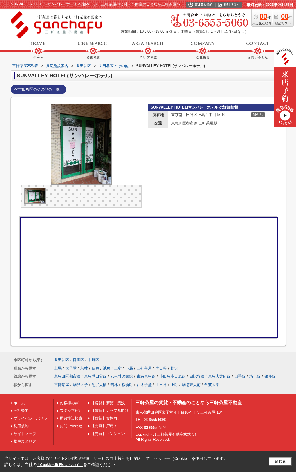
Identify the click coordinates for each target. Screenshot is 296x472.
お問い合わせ (71, 426)
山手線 (240, 376)
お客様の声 (69, 403)
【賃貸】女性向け (106, 418)
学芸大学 (211, 385)
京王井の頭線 (121, 376)
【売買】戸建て (104, 426)
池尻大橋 (99, 385)
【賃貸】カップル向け (110, 410)
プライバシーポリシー (32, 418)
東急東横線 (146, 376)
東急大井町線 (219, 376)
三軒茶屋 (144, 368)
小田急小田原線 (172, 376)
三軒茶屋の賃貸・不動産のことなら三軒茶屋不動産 (189, 402)
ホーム (19, 403)
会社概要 (21, 410)
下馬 (129, 368)
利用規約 (21, 426)
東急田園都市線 (67, 376)
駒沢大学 (80, 385)
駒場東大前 (191, 385)
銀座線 (270, 376)
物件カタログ (25, 441)
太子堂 (71, 368)
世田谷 (161, 368)
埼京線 (255, 376)
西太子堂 (144, 385)
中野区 (93, 360)
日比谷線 (196, 376)
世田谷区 (61, 360)
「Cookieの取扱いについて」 (60, 465)
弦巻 (95, 368)
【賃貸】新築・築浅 (108, 403)
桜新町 (127, 385)
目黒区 (78, 360)
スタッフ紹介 (71, 410)
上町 (174, 385)
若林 (84, 368)
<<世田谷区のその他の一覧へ (38, 89)
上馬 (58, 368)
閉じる (280, 461)
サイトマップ (25, 433)
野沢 (174, 368)
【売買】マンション (108, 433)
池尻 (106, 368)
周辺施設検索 (71, 418)
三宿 (118, 368)
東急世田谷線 (95, 376)
